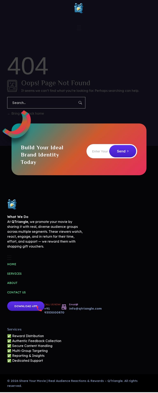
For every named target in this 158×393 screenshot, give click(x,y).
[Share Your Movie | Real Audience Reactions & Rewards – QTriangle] (79, 8)
